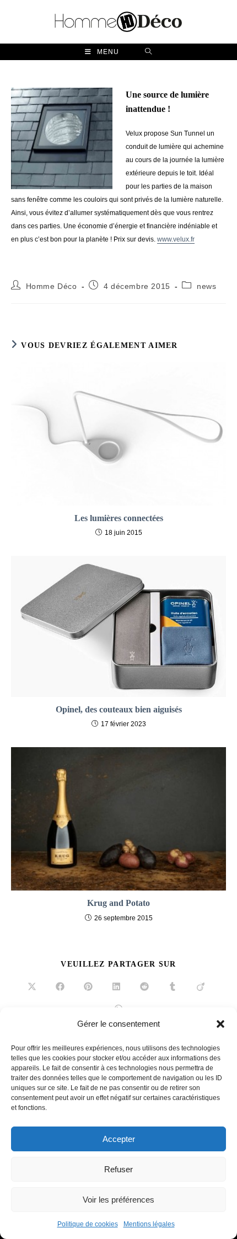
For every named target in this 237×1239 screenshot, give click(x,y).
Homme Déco (51, 286)
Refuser (118, 1169)
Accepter (119, 1139)
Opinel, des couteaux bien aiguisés (119, 709)
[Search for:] (148, 52)
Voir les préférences (118, 1199)
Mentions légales (149, 1224)
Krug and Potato (118, 903)
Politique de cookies (87, 1224)
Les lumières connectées (118, 518)
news (206, 286)
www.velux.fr (176, 239)
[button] (220, 1023)
